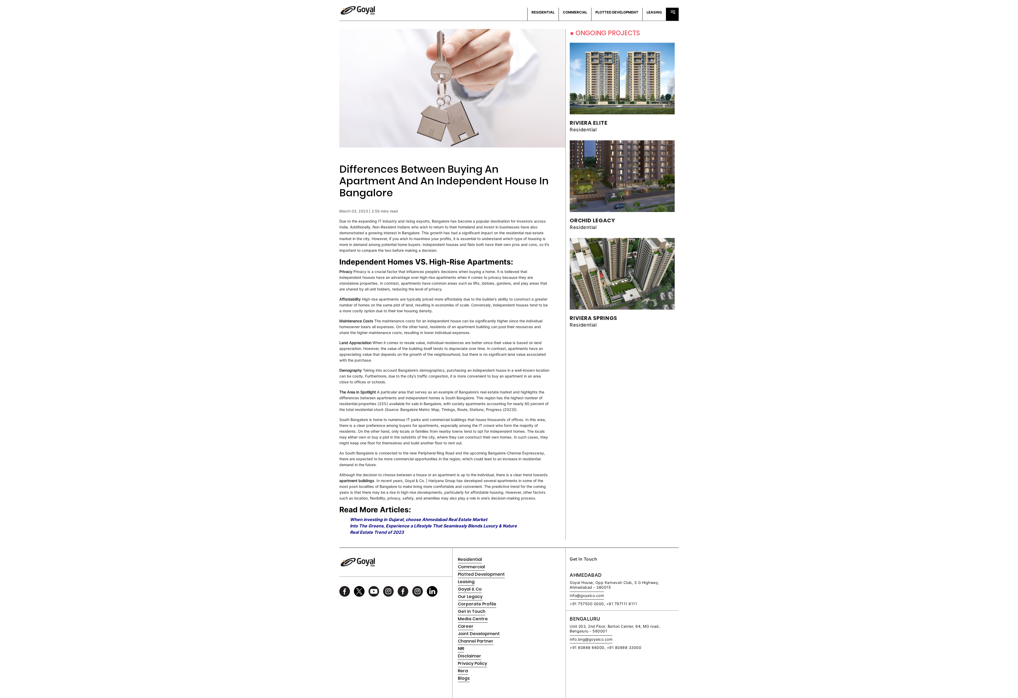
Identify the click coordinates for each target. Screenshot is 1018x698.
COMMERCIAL (575, 12)
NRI (461, 648)
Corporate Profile (477, 604)
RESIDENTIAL (543, 12)
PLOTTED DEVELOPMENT (616, 12)
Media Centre (473, 619)
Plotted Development (481, 574)
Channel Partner (475, 641)
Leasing (466, 582)
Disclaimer (469, 656)
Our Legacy (470, 596)
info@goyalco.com (587, 595)
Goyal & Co (470, 589)
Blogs (464, 678)
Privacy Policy (472, 663)
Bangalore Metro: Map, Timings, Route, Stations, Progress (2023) (457, 409)
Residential (470, 559)
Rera (463, 671)
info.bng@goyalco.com (591, 639)
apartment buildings (356, 480)
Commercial (471, 567)
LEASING (654, 12)
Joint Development (479, 634)
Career (465, 626)
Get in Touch (471, 611)
